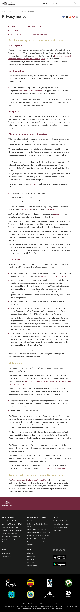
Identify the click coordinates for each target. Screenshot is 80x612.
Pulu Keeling (30, 594)
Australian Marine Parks (68, 594)
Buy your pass (31, 562)
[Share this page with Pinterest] (73, 17)
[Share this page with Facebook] (63, 17)
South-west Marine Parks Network (38, 539)
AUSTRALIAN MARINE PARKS (37, 517)
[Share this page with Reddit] (70, 17)
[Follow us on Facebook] (54, 550)
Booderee (49, 583)
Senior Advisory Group (60, 527)
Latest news (6, 553)
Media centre (6, 556)
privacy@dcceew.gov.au (54, 468)
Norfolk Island (68, 583)
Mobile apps (16, 30)
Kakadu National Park (9, 521)
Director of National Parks (61, 521)
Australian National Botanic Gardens (49, 594)
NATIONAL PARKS (8, 517)
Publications (57, 530)
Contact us (30, 559)
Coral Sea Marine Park (34, 521)
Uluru (30, 583)
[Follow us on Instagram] (60, 550)
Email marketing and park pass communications (29, 26)
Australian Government (7, 503)
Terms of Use (50, 209)
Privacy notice (32, 11)
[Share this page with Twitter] (67, 17)
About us (23, 11)
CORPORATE (57, 517)
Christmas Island (11, 594)
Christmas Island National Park (12, 530)
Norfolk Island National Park (11, 536)
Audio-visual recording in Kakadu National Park (29, 34)
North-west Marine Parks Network (38, 532)
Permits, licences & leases (61, 524)
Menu (45, 3)
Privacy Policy (25, 209)
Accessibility (31, 556)
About (16, 11)
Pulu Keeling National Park (10, 533)
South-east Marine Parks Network (38, 535)
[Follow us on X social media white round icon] (57, 550)
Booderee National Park (10, 527)
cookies (33, 184)
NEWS (4, 549)
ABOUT (29, 549)
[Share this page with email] (77, 17)
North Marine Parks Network (36, 529)
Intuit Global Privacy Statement (30, 91)
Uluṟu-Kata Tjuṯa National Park (12, 524)
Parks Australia (10, 3)
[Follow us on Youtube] (64, 550)
